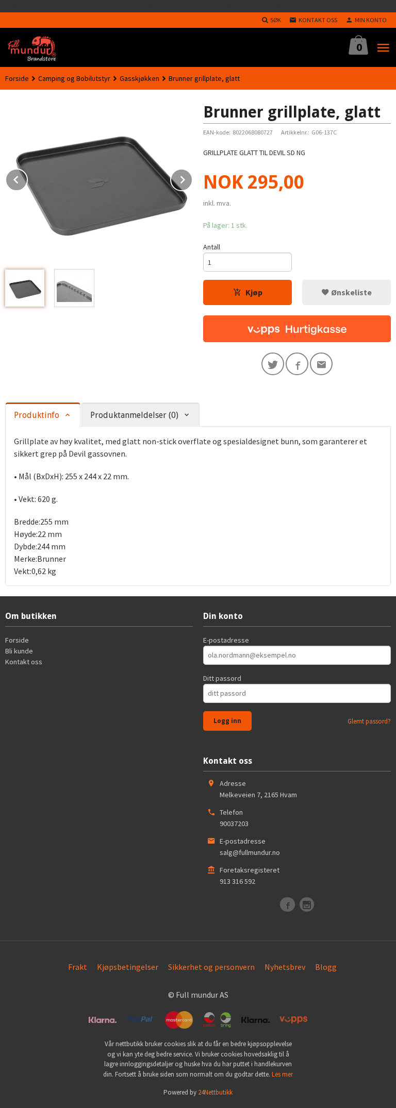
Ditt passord (222, 678)
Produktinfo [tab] (36, 415)
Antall (211, 246)
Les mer (282, 1074)
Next (192, 178)
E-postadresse (226, 640)
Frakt (77, 967)
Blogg (326, 967)
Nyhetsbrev (285, 967)
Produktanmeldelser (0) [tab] (134, 415)
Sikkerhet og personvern (211, 967)
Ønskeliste (350, 292)
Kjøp (253, 292)
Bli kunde (19, 651)
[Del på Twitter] (272, 363)
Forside (17, 78)
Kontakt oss (23, 661)
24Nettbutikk (215, 1092)
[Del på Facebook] (297, 363)
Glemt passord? (369, 721)
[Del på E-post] (321, 363)
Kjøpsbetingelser (127, 967)
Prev (27, 178)
